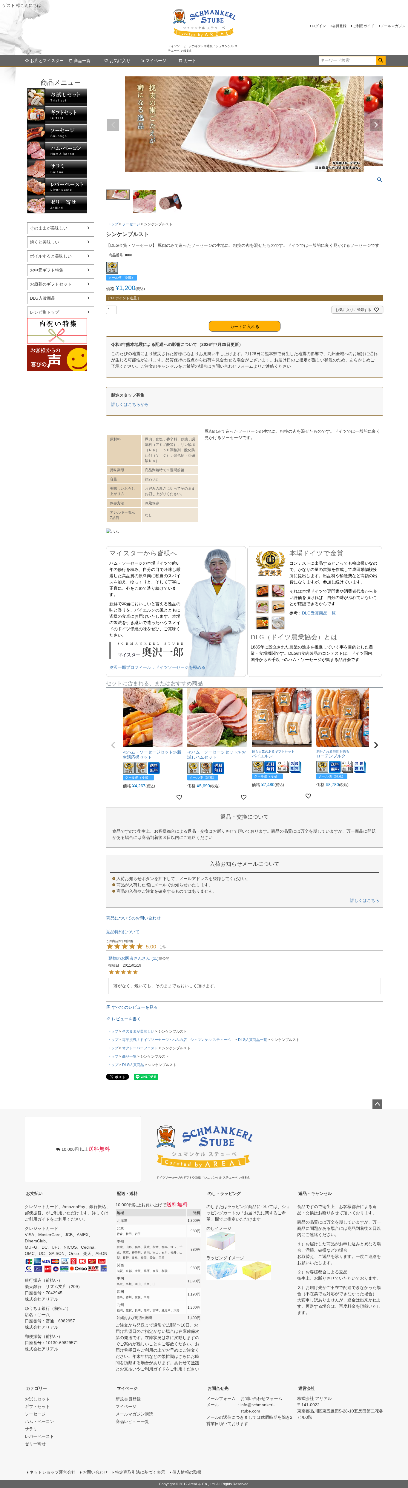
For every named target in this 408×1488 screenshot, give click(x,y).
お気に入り (120, 60)
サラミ (57, 169)
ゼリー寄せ (57, 204)
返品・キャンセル (315, 1193)
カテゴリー (36, 1388)
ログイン (319, 26)
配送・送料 (127, 1193)
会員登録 (339, 26)
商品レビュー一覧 (132, 1421)
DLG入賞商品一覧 (252, 1040)
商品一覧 (82, 60)
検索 (380, 60)
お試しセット (57, 97)
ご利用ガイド (363, 26)
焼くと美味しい (44, 242)
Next (376, 125)
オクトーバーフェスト (140, 1048)
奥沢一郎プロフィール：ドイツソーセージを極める (157, 667)
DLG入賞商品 (42, 298)
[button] (113, 745)
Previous (113, 125)
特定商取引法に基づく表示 (140, 1472)
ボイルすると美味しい (51, 256)
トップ (113, 224)
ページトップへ (377, 1104)
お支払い (34, 1193)
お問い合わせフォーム (261, 1398)
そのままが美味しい (49, 228)
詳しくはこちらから (130, 404)
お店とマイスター (47, 60)
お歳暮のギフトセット (51, 284)
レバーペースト (57, 186)
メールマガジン (393, 26)
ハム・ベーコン (57, 151)
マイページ (155, 60)
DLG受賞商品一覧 (319, 613)
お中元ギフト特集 (46, 270)
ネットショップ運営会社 (53, 1472)
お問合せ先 (218, 1388)
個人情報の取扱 (187, 1472)
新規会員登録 (128, 1399)
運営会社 (306, 1388)
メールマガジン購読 (134, 1414)
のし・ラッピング (224, 1193)
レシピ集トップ (44, 312)
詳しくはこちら (364, 900)
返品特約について (122, 931)
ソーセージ (57, 133)
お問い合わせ (95, 1472)
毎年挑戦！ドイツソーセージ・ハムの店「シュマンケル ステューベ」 (178, 1040)
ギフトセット (57, 115)
